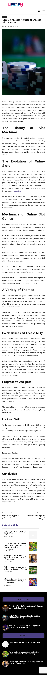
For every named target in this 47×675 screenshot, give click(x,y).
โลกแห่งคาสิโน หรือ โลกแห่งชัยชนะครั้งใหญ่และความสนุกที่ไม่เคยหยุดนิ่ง (26, 607)
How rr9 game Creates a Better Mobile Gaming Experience (15, 581)
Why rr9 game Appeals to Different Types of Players (15, 568)
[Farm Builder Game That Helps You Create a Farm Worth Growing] (33, 546)
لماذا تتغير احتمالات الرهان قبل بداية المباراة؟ (15, 533)
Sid (5, 26)
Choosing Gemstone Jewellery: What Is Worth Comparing (15, 557)
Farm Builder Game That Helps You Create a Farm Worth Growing (15, 545)
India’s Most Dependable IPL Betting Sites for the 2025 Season (24, 617)
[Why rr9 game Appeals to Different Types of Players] (33, 570)
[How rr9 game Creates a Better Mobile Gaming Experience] (33, 582)
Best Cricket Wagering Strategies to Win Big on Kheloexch (24, 627)
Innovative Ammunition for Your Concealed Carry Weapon (35, 517)
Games (4, 17)
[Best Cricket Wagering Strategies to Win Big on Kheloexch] (5, 627)
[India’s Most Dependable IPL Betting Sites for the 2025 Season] (5, 618)
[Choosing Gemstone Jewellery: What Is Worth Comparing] (33, 558)
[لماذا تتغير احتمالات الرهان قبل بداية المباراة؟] (33, 535)
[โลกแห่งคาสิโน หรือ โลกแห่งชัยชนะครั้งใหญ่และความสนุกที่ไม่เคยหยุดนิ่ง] (5, 608)
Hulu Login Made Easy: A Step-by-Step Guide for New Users (11, 517)
